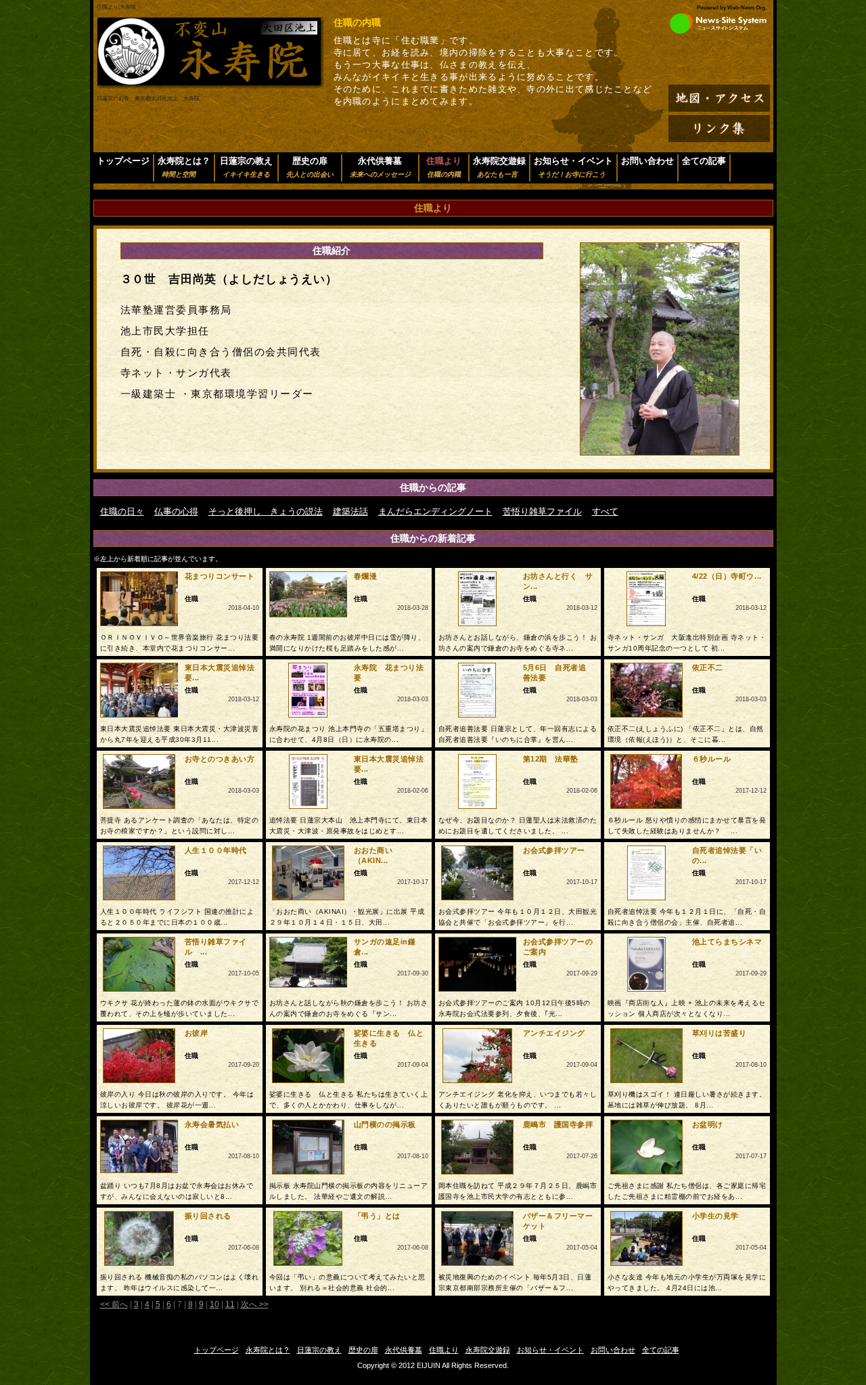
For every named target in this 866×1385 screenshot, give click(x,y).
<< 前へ (114, 1304)
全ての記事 (704, 161)
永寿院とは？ (184, 167)
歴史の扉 (310, 167)
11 (230, 1304)
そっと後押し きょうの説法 (265, 511)
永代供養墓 (380, 167)
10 (214, 1304)
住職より (444, 1350)
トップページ (123, 161)
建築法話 (350, 511)
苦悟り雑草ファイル (542, 511)
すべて (605, 511)
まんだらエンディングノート (435, 511)
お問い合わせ (647, 161)
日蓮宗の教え (246, 167)
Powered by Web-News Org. (732, 8)
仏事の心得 (176, 511)
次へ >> (255, 1304)
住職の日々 (122, 511)
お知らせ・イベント (573, 167)
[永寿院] (210, 86)
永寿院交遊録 (499, 167)
